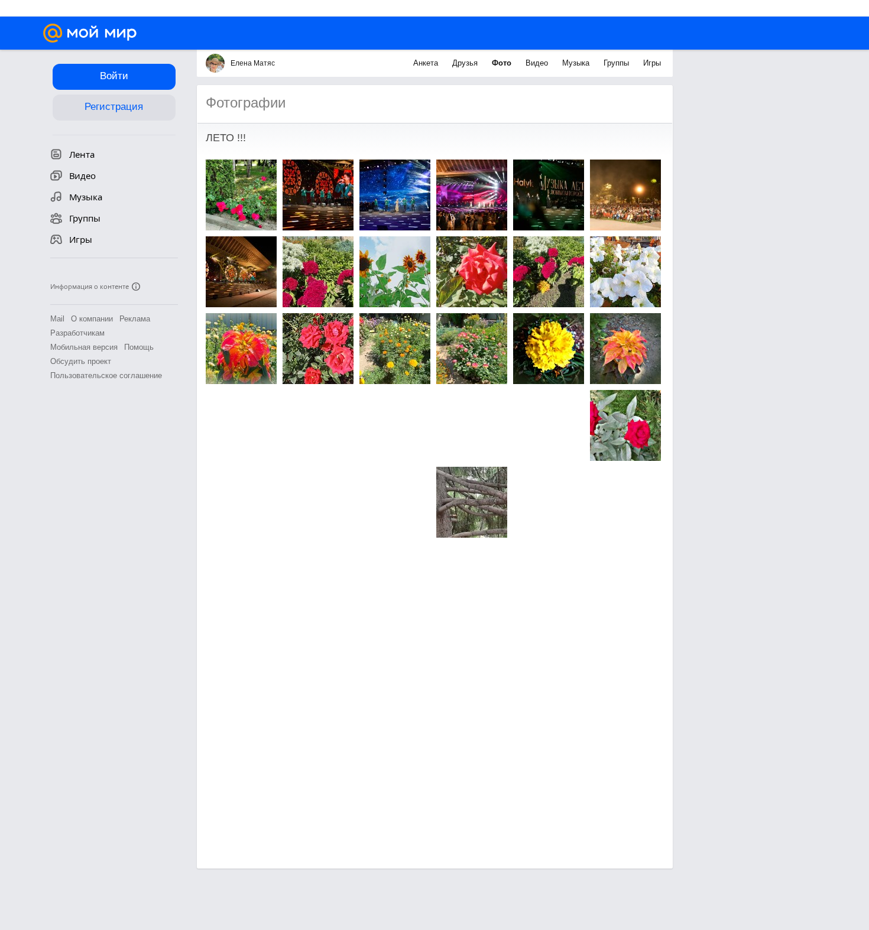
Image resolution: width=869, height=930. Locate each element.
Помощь (139, 347)
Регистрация (114, 106)
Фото (503, 62)
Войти (114, 76)
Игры (652, 62)
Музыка (577, 62)
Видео (538, 62)
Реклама (134, 318)
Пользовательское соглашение (106, 375)
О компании (92, 318)
